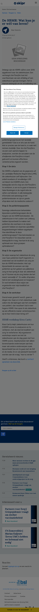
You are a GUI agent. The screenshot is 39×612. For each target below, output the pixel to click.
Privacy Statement (11, 106)
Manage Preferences (19, 127)
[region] (19, 111)
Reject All (12, 132)
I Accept (26, 132)
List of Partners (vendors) (9, 121)
